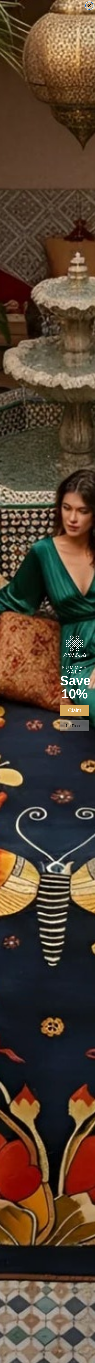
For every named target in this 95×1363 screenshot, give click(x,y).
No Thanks (74, 726)
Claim (74, 710)
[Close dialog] (89, 5)
